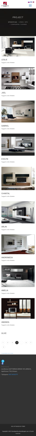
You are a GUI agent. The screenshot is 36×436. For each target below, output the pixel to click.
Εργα (26, 22)
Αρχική (21, 22)
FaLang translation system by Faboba (7, 353)
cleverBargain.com (24, 431)
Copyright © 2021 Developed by (10, 431)
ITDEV (23, 426)
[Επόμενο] (3, 347)
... (21, 342)
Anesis (12, 62)
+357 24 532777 (13, 374)
